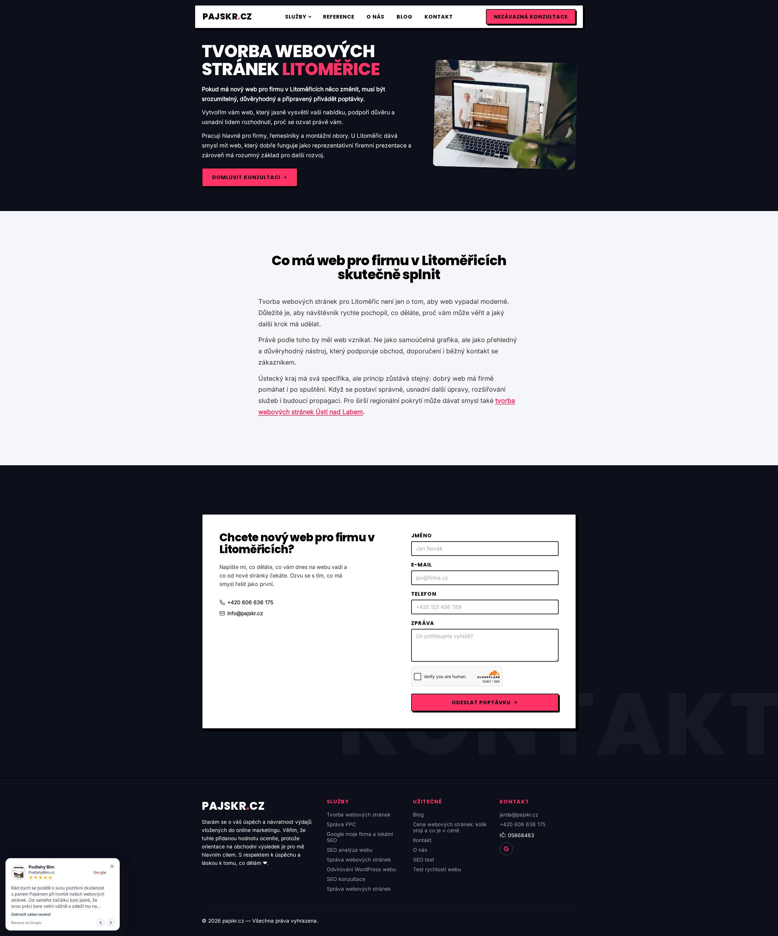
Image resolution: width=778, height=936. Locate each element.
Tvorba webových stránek (359, 815)
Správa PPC (341, 824)
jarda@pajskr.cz (519, 815)
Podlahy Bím (41, 866)
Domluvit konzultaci (246, 177)
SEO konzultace (346, 879)
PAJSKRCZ (227, 17)
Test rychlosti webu (437, 869)
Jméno (421, 535)
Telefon (424, 594)
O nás (375, 16)
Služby (295, 16)
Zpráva (423, 623)
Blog (404, 16)
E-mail (421, 564)
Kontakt (439, 16)
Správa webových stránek (359, 860)
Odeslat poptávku (481, 702)
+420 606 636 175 (250, 602)
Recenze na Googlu (26, 922)
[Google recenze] (506, 848)
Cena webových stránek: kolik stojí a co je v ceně (450, 827)
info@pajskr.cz (245, 613)
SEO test (423, 860)
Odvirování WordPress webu (361, 869)
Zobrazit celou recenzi (31, 914)
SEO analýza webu (350, 850)
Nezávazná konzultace (531, 16)
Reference (338, 16)
